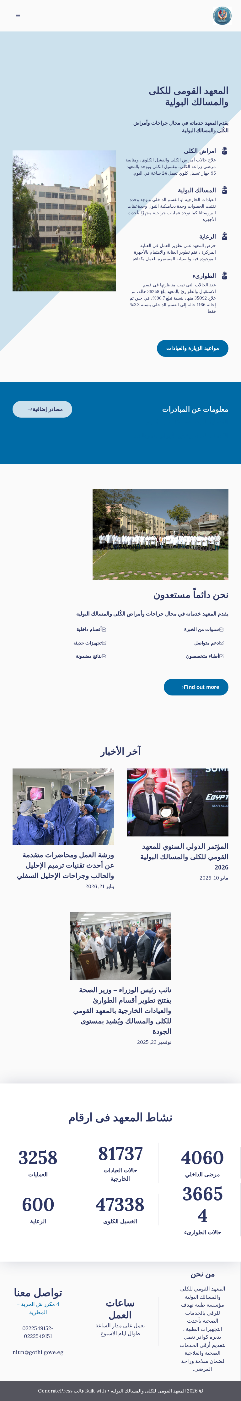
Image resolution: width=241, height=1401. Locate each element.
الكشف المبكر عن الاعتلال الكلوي (187, 422)
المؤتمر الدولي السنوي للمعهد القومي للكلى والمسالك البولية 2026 (184, 856)
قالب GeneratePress (61, 1391)
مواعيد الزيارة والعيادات (192, 348)
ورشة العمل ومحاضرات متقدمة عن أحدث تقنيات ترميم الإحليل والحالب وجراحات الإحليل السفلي (65, 865)
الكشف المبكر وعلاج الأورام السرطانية (181, 435)
